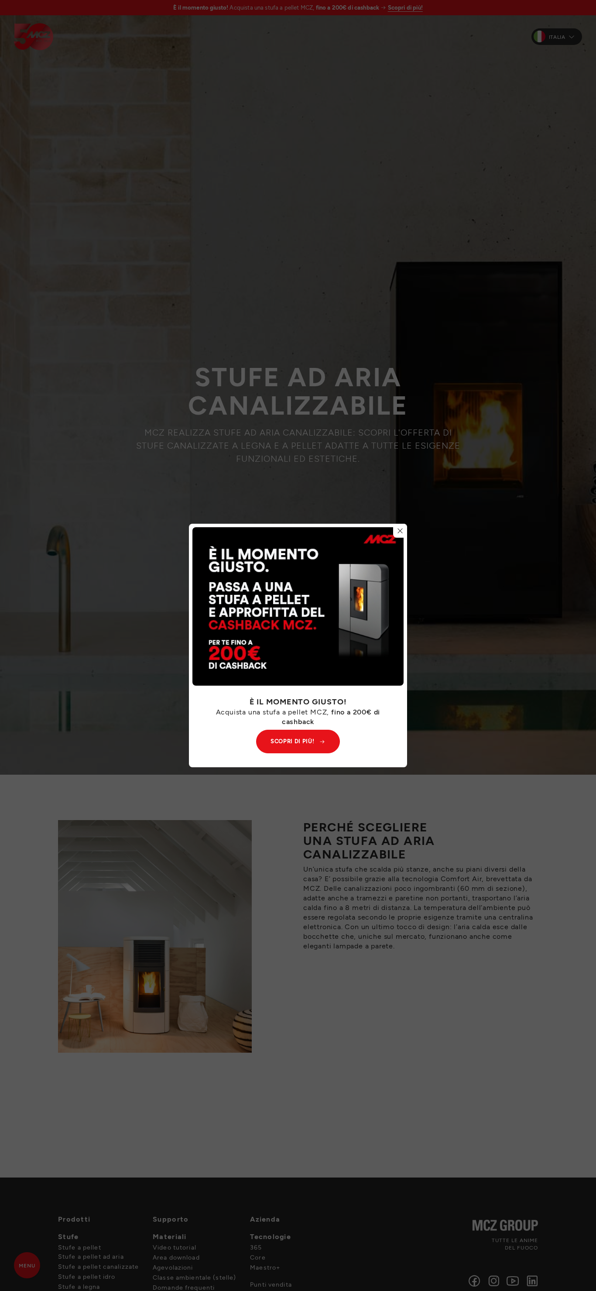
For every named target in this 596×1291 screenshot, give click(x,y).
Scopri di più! (292, 741)
